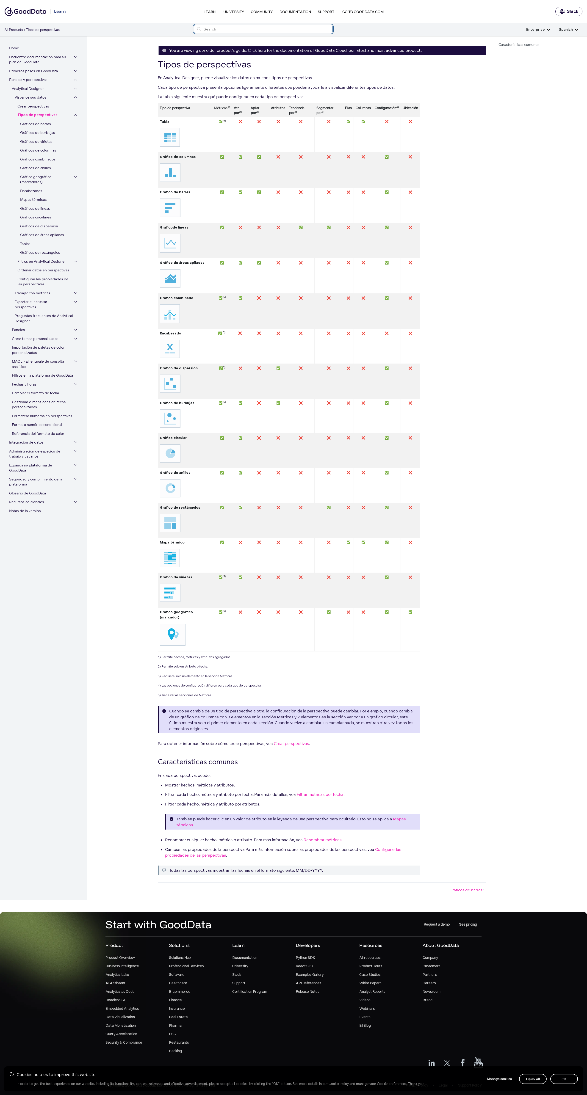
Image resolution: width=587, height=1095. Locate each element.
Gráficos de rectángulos (40, 252)
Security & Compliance (123, 1042)
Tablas (25, 244)
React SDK (305, 966)
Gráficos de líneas (35, 208)
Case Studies (370, 974)
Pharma (175, 1025)
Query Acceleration (121, 1034)
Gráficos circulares (35, 217)
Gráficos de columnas (38, 150)
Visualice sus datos (30, 97)
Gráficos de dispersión (39, 226)
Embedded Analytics (122, 1008)
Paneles (18, 330)
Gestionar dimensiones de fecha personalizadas (39, 404)
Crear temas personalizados (35, 338)
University (234, 11)
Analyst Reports (372, 991)
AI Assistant (115, 983)
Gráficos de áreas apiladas (42, 235)
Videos (365, 1000)
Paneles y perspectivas (28, 79)
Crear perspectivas (33, 106)
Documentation (295, 11)
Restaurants (179, 1042)
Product (114, 945)
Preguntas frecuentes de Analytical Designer (44, 318)
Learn (210, 11)
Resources (370, 945)
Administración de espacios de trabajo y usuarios (34, 454)
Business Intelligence (122, 966)
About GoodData (441, 945)
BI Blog (365, 1025)
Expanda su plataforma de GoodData (30, 468)
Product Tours (370, 966)
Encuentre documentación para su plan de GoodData (37, 59)
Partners (430, 974)
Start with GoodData (158, 924)
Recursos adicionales (26, 502)
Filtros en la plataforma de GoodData (42, 375)
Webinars (367, 1008)
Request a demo (437, 924)
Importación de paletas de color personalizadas (38, 350)
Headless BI (115, 1000)
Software (176, 974)
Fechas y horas (24, 384)
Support (326, 11)
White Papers (370, 983)
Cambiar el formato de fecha (35, 393)
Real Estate (178, 1017)
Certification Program (249, 991)
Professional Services (186, 966)
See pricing (468, 924)
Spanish (566, 30)
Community (262, 11)
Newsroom (431, 991)
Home (14, 48)
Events (365, 1017)
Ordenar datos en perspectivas (43, 270)
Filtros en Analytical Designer (41, 261)
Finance (175, 1000)
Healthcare (178, 983)
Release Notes (307, 991)
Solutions (179, 945)
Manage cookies (499, 1079)
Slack (572, 11)
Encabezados (31, 191)
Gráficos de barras (35, 124)
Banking (175, 1050)
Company (430, 957)
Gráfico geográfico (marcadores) (35, 179)
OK (564, 1079)
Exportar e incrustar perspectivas (31, 304)
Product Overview (120, 957)
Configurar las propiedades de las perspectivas (42, 282)
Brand (427, 1000)
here (262, 50)
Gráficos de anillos (35, 168)
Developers (308, 945)
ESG (172, 1034)
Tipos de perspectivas (37, 115)
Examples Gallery (310, 974)
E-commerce (179, 991)
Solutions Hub (180, 957)
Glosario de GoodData (27, 493)
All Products (14, 30)
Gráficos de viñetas (36, 141)
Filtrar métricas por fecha (320, 794)
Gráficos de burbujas (37, 132)
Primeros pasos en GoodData (33, 71)
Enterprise (535, 30)
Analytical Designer (28, 88)
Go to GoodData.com (363, 11)
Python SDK (305, 957)
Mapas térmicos (33, 199)
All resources (370, 957)
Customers (431, 966)
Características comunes (518, 44)
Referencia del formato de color (38, 433)
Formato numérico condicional (37, 424)
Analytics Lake (117, 974)
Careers (429, 983)
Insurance (177, 1008)
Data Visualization (120, 1017)
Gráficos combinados (37, 159)
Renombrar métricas (323, 839)
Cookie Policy (339, 1084)
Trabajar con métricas (32, 293)
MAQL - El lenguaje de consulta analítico (38, 364)
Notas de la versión (25, 511)
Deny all (533, 1079)
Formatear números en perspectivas (42, 416)
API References (308, 983)
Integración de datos (26, 442)
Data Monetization (120, 1025)
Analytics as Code (120, 991)
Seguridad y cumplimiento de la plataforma (35, 482)
